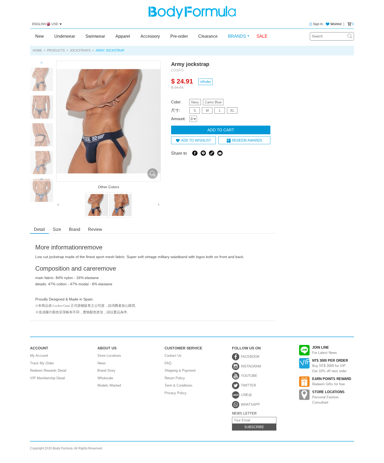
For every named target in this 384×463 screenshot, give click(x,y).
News (101, 363)
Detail (39, 229)
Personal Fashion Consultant (328, 397)
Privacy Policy (176, 393)
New (39, 36)
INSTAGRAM (251, 366)
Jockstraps (80, 50)
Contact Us (173, 356)
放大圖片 (152, 173)
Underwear (64, 36)
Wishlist (335, 24)
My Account (39, 356)
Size (57, 229)
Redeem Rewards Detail (48, 370)
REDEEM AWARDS (247, 140)
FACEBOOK (250, 357)
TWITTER (248, 385)
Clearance (208, 36)
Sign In (318, 24)
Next (41, 179)
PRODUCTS (56, 50)
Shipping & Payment (180, 370)
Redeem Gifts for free (331, 381)
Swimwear (95, 36)
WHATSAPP (250, 404)
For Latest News (324, 350)
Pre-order (179, 36)
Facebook (194, 153)
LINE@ (246, 395)
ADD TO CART (220, 130)
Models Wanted (109, 385)
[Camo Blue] (120, 205)
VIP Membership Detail (47, 378)
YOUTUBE (249, 376)
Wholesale (105, 378)
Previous (41, 62)
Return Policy (175, 378)
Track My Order (42, 363)
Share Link (211, 153)
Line (203, 153)
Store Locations (109, 356)
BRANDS (237, 36)
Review (95, 229)
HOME (37, 50)
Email (220, 153)
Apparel (122, 36)
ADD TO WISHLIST (196, 140)
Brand (74, 229)
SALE (262, 36)
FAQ (168, 363)
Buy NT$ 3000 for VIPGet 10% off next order (330, 366)
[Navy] (96, 205)
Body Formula (192, 12)
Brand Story (106, 370)
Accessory (150, 36)
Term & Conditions (179, 385)
